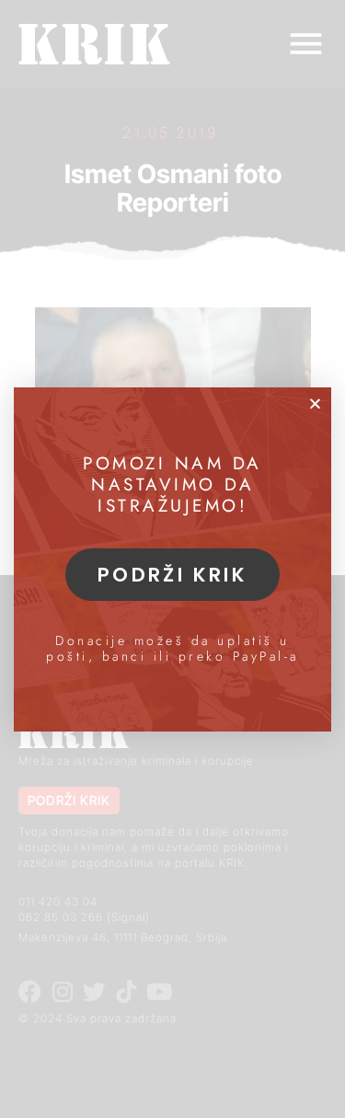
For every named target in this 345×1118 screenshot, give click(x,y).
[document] (172, 559)
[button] (315, 403)
